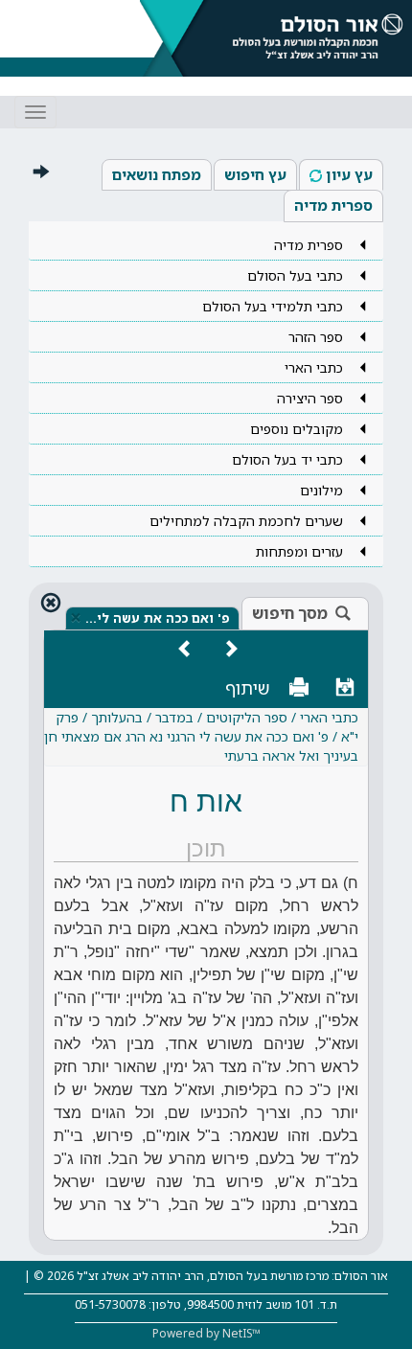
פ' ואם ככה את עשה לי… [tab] (157, 618)
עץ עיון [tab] (349, 174)
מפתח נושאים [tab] (156, 174)
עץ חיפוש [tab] (255, 174)
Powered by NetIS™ (206, 1333)
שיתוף (247, 687)
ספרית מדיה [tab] (333, 205)
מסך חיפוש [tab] (290, 613)
